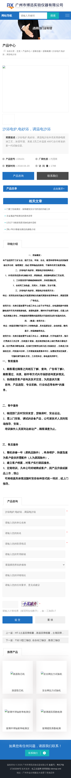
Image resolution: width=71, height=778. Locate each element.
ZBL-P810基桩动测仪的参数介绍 (20, 229)
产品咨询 (18, 175)
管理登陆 (46, 769)
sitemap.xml (55, 769)
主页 (18, 51)
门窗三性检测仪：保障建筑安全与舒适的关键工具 (28, 209)
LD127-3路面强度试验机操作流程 (21, 222)
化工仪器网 (36, 769)
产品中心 (27, 51)
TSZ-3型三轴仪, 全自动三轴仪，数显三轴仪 (37, 640)
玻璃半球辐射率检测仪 (17, 728)
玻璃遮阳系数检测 (51, 728)
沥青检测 (47, 51)
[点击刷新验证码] (29, 604)
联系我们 (52, 175)
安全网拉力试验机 (51, 690)
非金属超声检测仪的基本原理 (19, 216)
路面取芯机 (17, 690)
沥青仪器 (37, 51)
